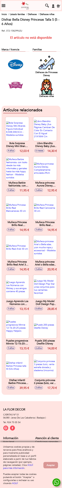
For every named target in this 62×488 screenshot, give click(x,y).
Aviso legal (8, 441)
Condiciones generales (46, 441)
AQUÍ (15, 483)
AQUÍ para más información (18, 467)
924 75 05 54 (14, 422)
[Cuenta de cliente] (53, 6)
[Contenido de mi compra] (58, 6)
